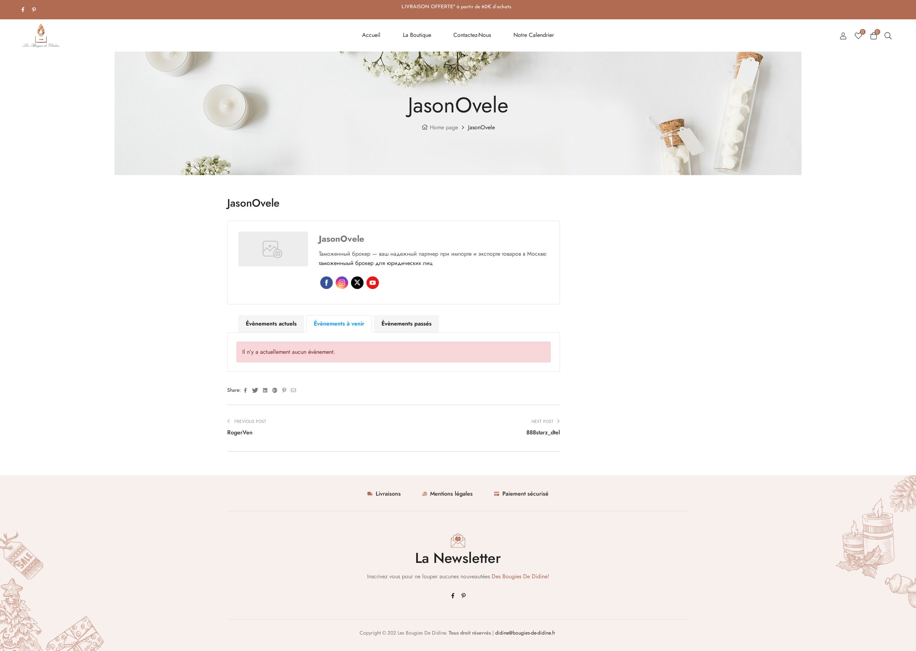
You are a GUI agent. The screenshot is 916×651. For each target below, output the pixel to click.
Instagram (342, 282)
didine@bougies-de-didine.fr (526, 632)
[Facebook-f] (23, 10)
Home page (444, 127)
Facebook (326, 282)
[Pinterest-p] (34, 10)
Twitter (357, 282)
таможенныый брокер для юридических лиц (376, 263)
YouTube (372, 282)
